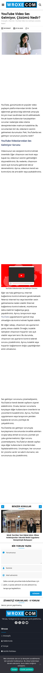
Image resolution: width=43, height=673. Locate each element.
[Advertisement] (21, 79)
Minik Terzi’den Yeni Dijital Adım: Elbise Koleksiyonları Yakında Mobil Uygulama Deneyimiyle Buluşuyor (22, 537)
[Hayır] (40, 664)
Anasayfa (4, 21)
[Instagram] (23, 622)
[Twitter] (19, 622)
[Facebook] (16, 622)
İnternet (11, 21)
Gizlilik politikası (26, 669)
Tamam (14, 669)
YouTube (5, 317)
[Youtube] (26, 622)
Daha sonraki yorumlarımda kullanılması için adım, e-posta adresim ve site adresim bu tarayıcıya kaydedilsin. (21, 584)
